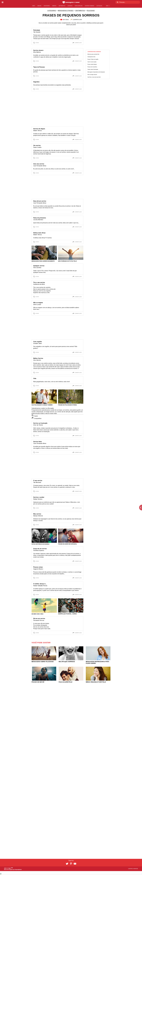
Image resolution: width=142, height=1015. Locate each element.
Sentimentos (80, 10)
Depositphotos (18, 869)
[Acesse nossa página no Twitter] (67, 863)
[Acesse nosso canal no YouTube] (74, 863)
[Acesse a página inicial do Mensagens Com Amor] (71, 2)
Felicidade (91, 10)
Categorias (51, 10)
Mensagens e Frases (65, 10)
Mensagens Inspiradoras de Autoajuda (96, 72)
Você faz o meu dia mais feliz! (94, 77)
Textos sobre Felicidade (93, 69)
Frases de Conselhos (92, 66)
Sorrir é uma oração (92, 61)
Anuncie (135, 868)
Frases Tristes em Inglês (93, 59)
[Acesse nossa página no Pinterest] (71, 863)
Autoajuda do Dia (91, 56)
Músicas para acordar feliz (93, 54)
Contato (130, 868)
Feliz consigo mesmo (92, 74)
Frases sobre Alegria (92, 64)
